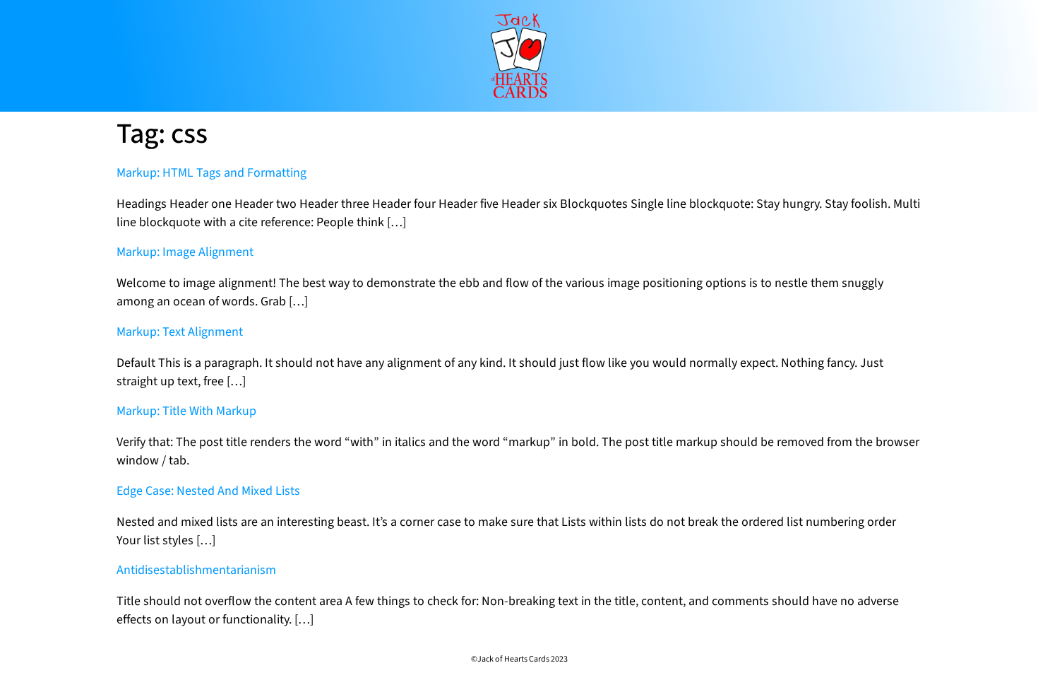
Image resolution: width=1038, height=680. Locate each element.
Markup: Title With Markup (186, 411)
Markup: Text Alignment (180, 332)
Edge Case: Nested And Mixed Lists (208, 491)
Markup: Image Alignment (185, 252)
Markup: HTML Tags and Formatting (211, 173)
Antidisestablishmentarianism (196, 570)
